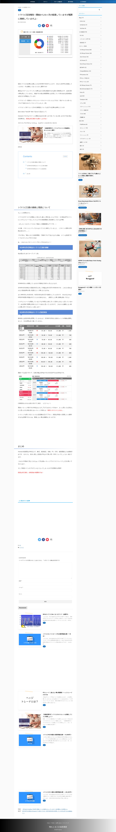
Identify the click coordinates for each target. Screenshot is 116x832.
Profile (71, 1)
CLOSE (65, 156)
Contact (84, 1)
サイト (20, 594)
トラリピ (22, 547)
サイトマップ (66, 823)
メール (21, 587)
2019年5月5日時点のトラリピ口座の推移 (37, 165)
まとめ (28, 173)
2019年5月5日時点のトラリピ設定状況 (36, 168)
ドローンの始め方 (58, 1)
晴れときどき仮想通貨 (58, 827)
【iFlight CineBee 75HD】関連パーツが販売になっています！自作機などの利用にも (45, 809)
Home (33, 1)
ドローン (45, 1)
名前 (20, 581)
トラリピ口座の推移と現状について (36, 162)
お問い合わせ (59, 823)
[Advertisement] (45, 70)
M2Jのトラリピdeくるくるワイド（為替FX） (56, 614)
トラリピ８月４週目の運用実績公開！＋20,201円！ (57, 792)
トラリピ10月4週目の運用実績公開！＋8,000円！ (57, 734)
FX (20, 545)
